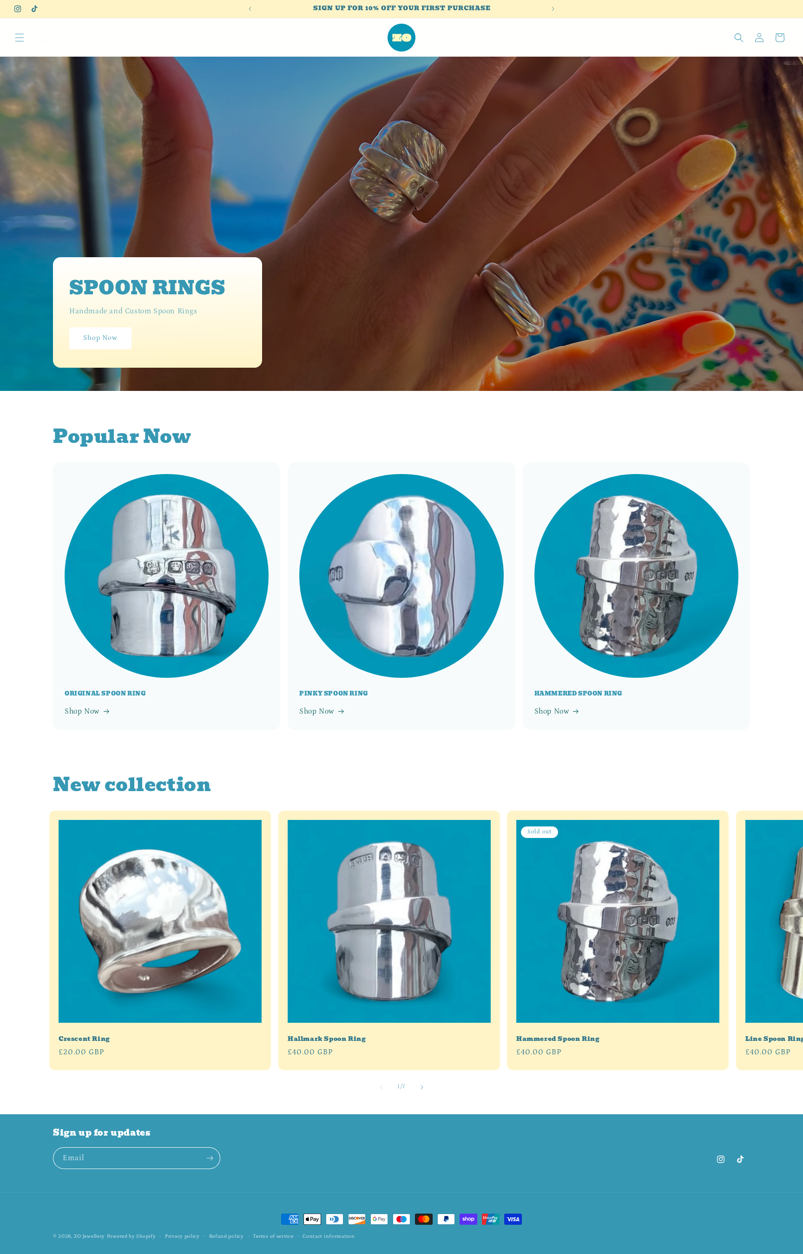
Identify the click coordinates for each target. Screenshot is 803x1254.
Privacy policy (182, 1236)
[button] (19, 37)
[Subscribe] (209, 1158)
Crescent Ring (84, 1039)
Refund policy (226, 1236)
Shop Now (100, 338)
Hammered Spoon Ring (557, 1039)
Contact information (329, 1236)
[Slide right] (422, 1087)
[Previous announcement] (250, 9)
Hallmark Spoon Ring (327, 1039)
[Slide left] (381, 1087)
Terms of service (273, 1236)
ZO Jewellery (89, 1236)
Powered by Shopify (131, 1236)
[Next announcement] (553, 9)
